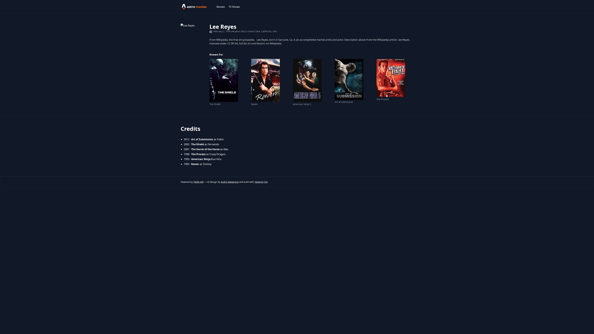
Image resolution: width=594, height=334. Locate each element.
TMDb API (198, 181)
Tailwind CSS (261, 181)
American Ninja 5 (302, 104)
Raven (254, 104)
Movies (221, 7)
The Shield (214, 104)
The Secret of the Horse (205, 149)
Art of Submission (344, 102)
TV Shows (234, 7)
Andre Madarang (230, 181)
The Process (383, 99)
